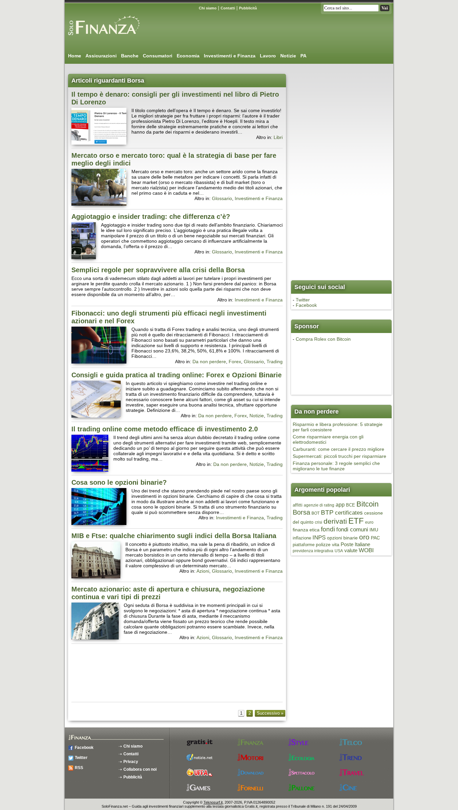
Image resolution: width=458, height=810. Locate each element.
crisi (318, 522)
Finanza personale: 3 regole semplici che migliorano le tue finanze (336, 466)
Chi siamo (208, 8)
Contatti (228, 8)
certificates (349, 513)
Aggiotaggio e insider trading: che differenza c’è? (150, 216)
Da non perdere (209, 361)
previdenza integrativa (313, 551)
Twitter (303, 299)
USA (339, 551)
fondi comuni (352, 529)
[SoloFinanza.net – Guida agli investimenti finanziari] (103, 38)
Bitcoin (367, 504)
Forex (235, 361)
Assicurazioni (101, 55)
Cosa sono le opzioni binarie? (119, 482)
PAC (375, 537)
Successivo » (270, 713)
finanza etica (306, 529)
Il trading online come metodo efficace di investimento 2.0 (164, 429)
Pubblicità (248, 8)
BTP (327, 512)
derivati (335, 521)
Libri (278, 137)
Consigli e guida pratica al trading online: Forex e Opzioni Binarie (176, 375)
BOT (315, 513)
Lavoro (268, 55)
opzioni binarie (342, 537)
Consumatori (157, 55)
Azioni (202, 571)
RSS (79, 767)
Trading (275, 361)
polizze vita (327, 544)
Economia (188, 55)
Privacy (130, 761)
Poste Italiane (355, 544)
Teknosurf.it (213, 802)
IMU (373, 529)
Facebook (306, 305)
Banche (129, 55)
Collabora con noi (140, 769)
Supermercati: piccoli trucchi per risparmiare (339, 456)
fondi (328, 529)
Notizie (288, 55)
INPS (319, 537)
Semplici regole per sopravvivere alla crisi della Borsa (158, 270)
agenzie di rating (319, 505)
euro (369, 522)
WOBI (366, 550)
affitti (297, 505)
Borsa (301, 512)
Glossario (222, 198)
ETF (356, 520)
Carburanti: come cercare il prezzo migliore (338, 449)
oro (364, 537)
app (340, 505)
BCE (350, 505)
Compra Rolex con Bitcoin (323, 339)
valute (350, 550)
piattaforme (303, 544)
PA (303, 55)
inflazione (302, 537)
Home (74, 55)
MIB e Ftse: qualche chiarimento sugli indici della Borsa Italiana (173, 535)
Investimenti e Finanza (229, 55)
